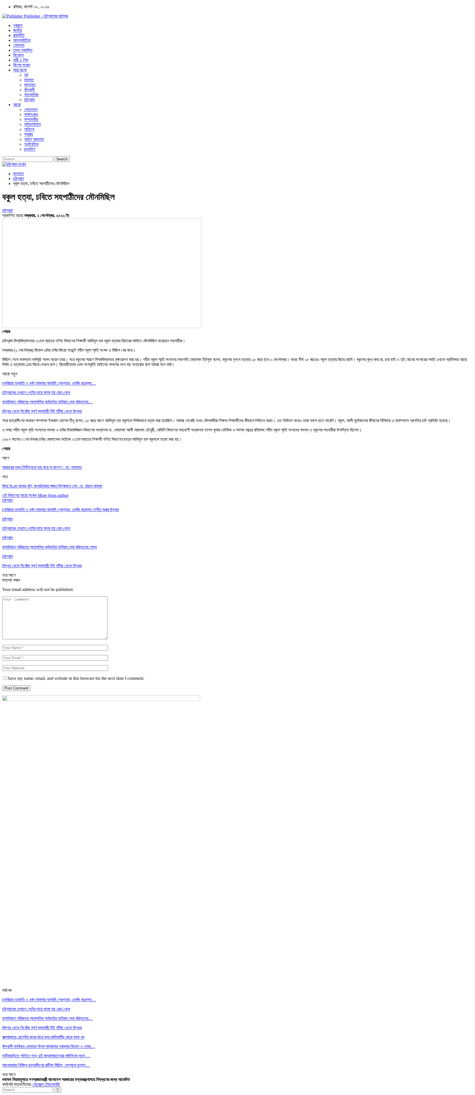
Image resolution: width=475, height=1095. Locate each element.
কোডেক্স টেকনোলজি (46, 1084)
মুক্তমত (29, 84)
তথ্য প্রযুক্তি (22, 50)
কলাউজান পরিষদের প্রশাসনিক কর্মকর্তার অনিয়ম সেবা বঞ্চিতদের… (47, 402)
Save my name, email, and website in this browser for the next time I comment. (76, 678)
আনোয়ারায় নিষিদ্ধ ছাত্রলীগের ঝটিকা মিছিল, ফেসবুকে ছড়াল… (46, 1065)
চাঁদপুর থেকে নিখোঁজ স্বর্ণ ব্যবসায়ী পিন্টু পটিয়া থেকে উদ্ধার (42, 411)
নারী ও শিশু (20, 60)
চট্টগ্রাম (29, 99)
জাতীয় (17, 30)
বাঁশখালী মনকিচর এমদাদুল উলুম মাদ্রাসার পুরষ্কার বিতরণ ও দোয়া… (48, 1046)
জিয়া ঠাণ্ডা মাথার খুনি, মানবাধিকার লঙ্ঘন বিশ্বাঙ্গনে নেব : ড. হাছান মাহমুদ (52, 486)
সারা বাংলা (20, 70)
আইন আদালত (34, 139)
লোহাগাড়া (31, 109)
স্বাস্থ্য (28, 134)
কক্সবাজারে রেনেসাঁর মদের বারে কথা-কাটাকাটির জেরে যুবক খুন (43, 1037)
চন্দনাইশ (29, 149)
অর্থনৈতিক (31, 144)
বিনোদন (18, 55)
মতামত (29, 80)
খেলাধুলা (18, 45)
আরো (17, 104)
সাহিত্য (29, 129)
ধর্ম (26, 75)
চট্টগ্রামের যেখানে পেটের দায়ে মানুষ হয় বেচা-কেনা (36, 392)
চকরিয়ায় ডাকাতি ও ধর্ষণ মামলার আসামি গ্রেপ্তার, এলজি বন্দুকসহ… (49, 383)
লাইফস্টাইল (32, 124)
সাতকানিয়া (31, 94)
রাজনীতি (18, 35)
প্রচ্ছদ (18, 25)
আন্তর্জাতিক (22, 40)
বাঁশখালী (29, 89)
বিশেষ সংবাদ (21, 65)
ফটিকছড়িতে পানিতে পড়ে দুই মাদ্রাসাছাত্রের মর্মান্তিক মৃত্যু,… (46, 1055)
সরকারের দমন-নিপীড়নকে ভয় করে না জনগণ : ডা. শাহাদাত (42, 467)
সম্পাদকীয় (31, 119)
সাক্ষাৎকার (31, 114)
